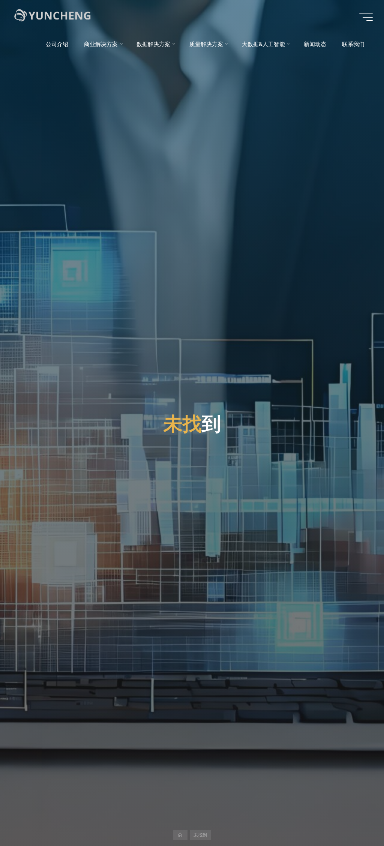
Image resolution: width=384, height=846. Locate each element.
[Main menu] (366, 17)
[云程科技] (63, 17)
